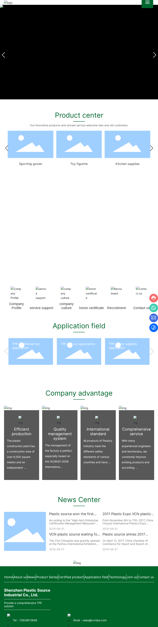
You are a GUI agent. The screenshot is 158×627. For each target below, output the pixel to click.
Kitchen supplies (128, 164)
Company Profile (16, 306)
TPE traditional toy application (26, 346)
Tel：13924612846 (25, 620)
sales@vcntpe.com (95, 620)
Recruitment (116, 308)
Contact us (141, 308)
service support (41, 308)
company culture (67, 306)
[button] (154, 55)
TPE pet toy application (78, 344)
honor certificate (91, 308)
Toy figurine (79, 164)
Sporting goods (30, 164)
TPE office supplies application (123, 346)
